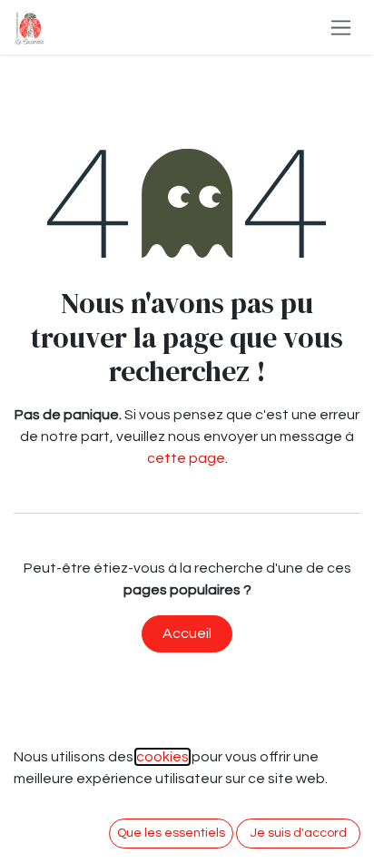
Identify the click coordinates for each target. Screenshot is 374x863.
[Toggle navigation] (340, 27)
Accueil (187, 633)
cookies (162, 757)
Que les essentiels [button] (171, 833)
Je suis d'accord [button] (299, 833)
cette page (186, 458)
